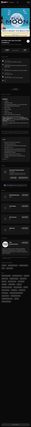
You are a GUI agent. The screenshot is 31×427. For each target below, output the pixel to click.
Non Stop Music (18, 287)
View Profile (25, 195)
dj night (4, 281)
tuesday (16, 298)
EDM (25, 65)
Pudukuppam (18, 44)
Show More (4, 124)
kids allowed (21, 281)
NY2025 (26, 287)
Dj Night (6, 65)
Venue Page (13, 177)
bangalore (26, 275)
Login (28, 2)
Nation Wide (7, 66)
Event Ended (15, 424)
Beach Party (5, 278)
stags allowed (5, 295)
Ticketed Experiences (7, 298)
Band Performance (12, 65)
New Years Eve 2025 (7, 287)
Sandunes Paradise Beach (16, 293)
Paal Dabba (14, 290)
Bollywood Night (20, 65)
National (19, 284)
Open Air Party (5, 290)
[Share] (28, 41)
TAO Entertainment (15, 295)
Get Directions (24, 177)
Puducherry (5, 293)
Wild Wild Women (6, 301)
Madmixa (4, 284)
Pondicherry (22, 290)
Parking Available (6, 275)
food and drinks (12, 281)
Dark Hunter (23, 278)
